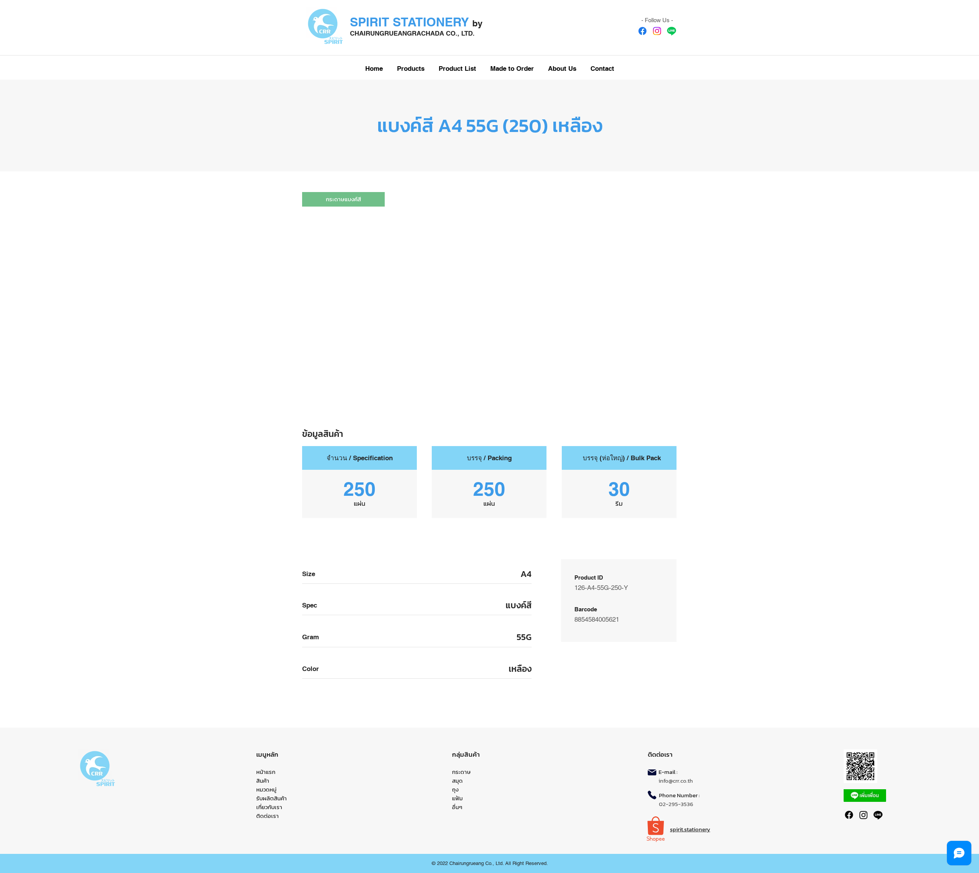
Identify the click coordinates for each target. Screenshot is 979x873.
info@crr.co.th (676, 780)
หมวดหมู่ (266, 789)
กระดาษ (461, 771)
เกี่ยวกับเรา (269, 807)
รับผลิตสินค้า (271, 798)
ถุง (455, 789)
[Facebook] (642, 31)
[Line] (671, 31)
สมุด (457, 780)
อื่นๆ (457, 807)
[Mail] (652, 772)
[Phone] (652, 795)
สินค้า (262, 780)
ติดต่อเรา (267, 815)
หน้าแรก (265, 771)
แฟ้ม (457, 798)
